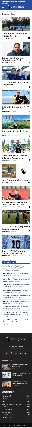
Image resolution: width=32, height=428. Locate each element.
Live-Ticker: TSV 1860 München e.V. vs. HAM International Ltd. (21, 374)
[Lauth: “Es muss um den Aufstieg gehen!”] (16, 171)
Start (3, 11)
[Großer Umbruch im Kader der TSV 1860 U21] (16, 97)
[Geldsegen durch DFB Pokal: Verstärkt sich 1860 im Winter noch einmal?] (16, 193)
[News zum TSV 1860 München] (16, 7)
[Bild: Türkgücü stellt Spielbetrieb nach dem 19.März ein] (6, 367)
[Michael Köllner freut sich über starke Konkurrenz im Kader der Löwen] (16, 146)
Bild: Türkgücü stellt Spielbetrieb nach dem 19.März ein (20, 365)
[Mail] (16, 353)
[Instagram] (11, 353)
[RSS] (21, 353)
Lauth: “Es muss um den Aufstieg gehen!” (15, 180)
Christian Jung (5, 38)
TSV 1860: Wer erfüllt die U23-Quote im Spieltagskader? (15, 83)
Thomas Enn (5, 62)
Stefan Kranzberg (6, 87)
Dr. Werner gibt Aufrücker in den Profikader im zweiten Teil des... (13, 58)
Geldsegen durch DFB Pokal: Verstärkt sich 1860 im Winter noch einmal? (14, 203)
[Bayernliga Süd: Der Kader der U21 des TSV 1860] (16, 122)
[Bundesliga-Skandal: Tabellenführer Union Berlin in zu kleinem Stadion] (6, 384)
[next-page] (4, 260)
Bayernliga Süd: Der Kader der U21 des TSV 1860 (15, 132)
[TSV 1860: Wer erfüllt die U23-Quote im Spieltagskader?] (16, 73)
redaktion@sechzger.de (16, 348)
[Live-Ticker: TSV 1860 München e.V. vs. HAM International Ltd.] (6, 375)
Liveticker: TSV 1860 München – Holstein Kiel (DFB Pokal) (13, 268)
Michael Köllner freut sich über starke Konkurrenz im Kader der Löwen (14, 156)
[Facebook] (6, 353)
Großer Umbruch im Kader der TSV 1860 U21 (15, 107)
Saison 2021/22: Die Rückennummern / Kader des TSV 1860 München (15, 252)
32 (29, 182)
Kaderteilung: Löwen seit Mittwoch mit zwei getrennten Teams (15, 34)
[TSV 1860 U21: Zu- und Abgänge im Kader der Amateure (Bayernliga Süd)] (16, 217)
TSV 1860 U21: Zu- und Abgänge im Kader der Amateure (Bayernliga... (16, 227)
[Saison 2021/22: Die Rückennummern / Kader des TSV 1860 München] (16, 242)
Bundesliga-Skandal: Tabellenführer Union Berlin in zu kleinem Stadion (20, 382)
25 (29, 38)
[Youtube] (25, 353)
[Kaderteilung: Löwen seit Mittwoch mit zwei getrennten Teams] (16, 24)
